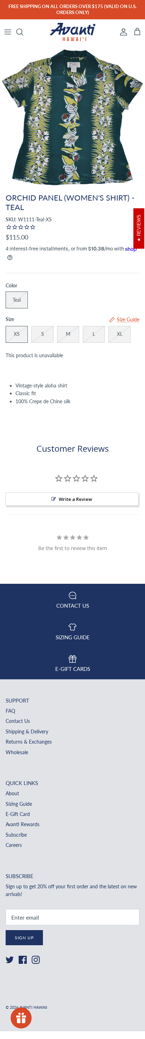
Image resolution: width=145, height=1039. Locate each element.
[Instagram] (36, 960)
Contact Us (18, 721)
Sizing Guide (19, 804)
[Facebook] (23, 960)
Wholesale (17, 752)
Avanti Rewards (22, 824)
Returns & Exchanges (29, 742)
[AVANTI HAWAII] (72, 32)
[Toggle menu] (7, 32)
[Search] (23, 32)
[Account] (122, 32)
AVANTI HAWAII (33, 1007)
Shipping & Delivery (27, 731)
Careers (14, 845)
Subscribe (16, 835)
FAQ (10, 711)
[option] (72, 117)
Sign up (24, 937)
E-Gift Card (18, 814)
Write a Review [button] (75, 499)
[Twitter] (10, 960)
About (12, 793)
